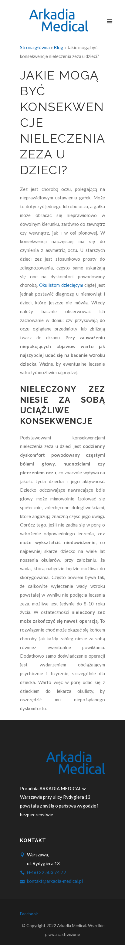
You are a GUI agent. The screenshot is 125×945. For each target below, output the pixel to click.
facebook (29, 913)
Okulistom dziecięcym (61, 285)
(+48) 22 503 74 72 (46, 872)
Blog (58, 47)
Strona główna (35, 47)
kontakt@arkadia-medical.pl (55, 881)
